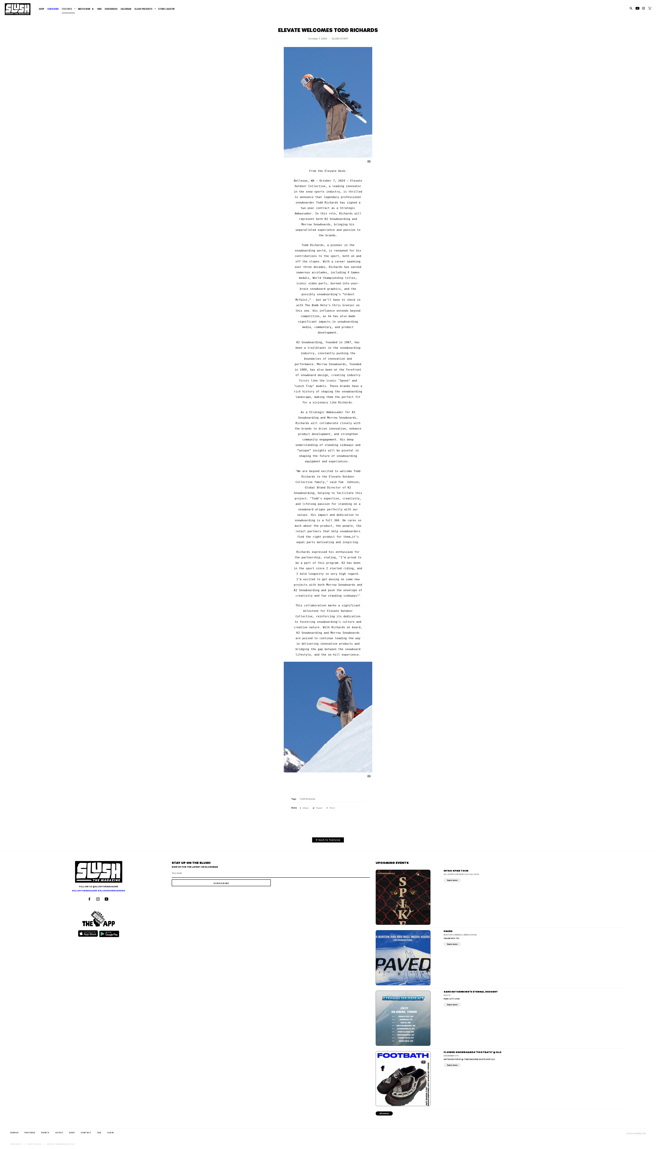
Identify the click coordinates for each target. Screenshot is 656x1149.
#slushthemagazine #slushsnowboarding (98, 890)
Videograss (111, 8)
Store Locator (166, 8)
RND (99, 8)
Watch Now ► (86, 8)
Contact (86, 1132)
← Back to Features (328, 840)
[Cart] (649, 9)
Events (45, 1132)
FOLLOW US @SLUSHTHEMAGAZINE (98, 886)
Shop (41, 8)
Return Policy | (18, 1144)
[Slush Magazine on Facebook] (90, 899)
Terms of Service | (36, 1144)
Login (110, 1132)
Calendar (126, 8)
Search (14, 1132)
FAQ (99, 1132)
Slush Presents (144, 8)
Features (68, 8)
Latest (59, 1132)
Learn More (452, 880)
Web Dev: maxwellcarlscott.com (61, 1144)
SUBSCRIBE (53, 8)
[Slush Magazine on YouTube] (107, 899)
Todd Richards (307, 799)
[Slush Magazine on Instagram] (98, 899)
